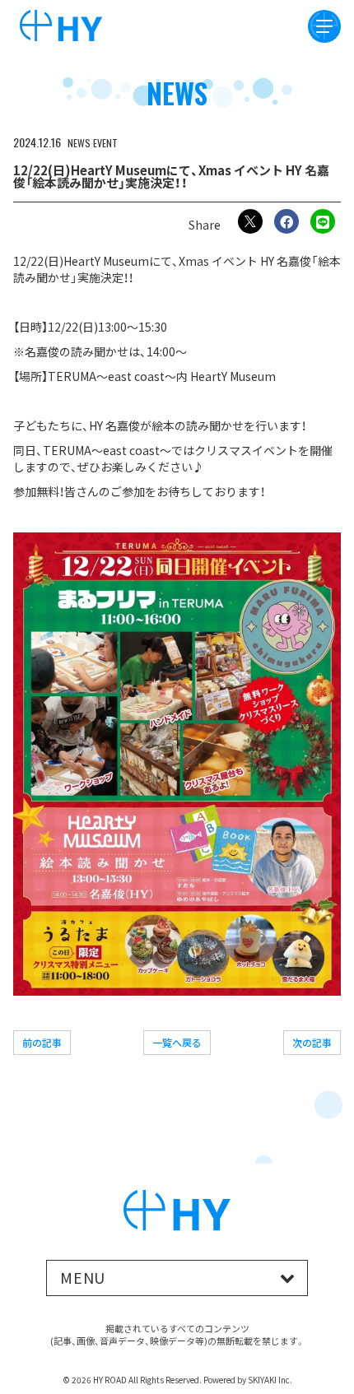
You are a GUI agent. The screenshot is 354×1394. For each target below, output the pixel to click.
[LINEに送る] (322, 221)
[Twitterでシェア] (250, 221)
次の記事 (312, 1042)
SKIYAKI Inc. (270, 1379)
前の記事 (42, 1042)
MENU (83, 1277)
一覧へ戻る (177, 1042)
